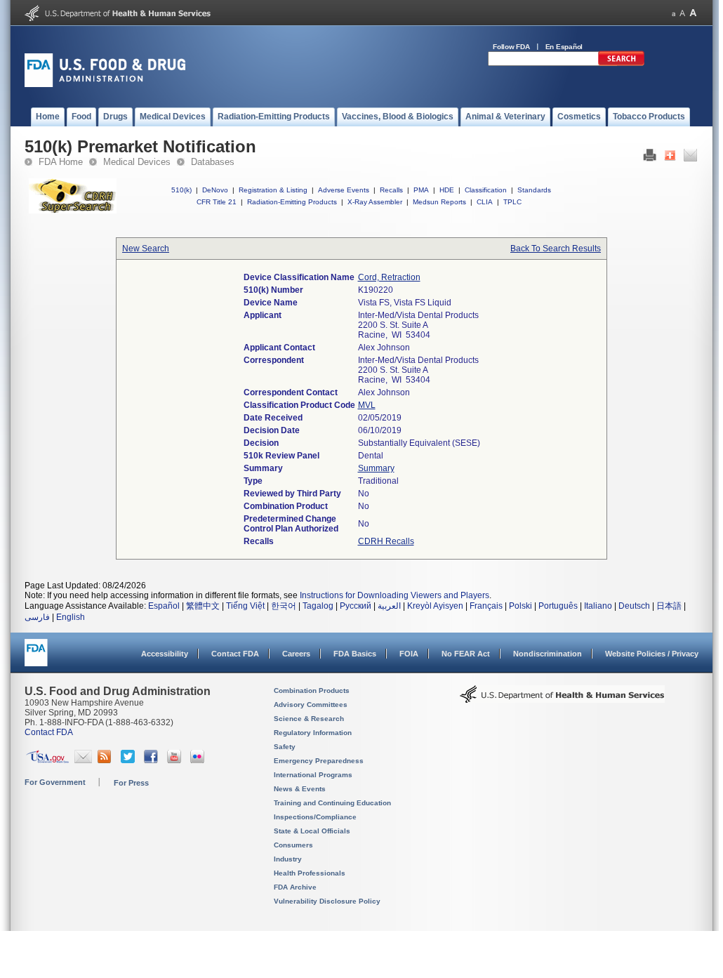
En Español (564, 47)
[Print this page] (649, 159)
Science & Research (309, 718)
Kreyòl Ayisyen (435, 606)
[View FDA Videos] (176, 760)
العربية (389, 606)
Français (486, 606)
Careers (296, 653)
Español (164, 606)
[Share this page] (670, 159)
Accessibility (164, 653)
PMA (421, 190)
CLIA (485, 202)
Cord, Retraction (389, 277)
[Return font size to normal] (682, 13)
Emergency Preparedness (319, 761)
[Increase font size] (693, 13)
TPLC (512, 202)
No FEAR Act (466, 653)
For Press (131, 783)
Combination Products (312, 690)
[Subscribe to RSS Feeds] (106, 760)
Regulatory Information (313, 732)
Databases (212, 162)
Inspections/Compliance (315, 817)
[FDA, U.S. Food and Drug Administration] (105, 84)
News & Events (300, 789)
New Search (145, 248)
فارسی (37, 617)
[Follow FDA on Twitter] (129, 760)
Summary (376, 468)
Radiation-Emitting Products (292, 202)
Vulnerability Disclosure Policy (327, 901)
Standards (534, 190)
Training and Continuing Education (332, 803)
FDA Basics (354, 653)
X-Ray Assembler (374, 202)
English (70, 617)
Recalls (391, 190)
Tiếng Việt (245, 606)
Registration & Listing (273, 190)
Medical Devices (137, 162)
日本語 (669, 606)
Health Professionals (309, 873)
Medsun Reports (439, 202)
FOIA (408, 653)
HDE (446, 190)
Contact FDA (235, 653)
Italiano (598, 606)
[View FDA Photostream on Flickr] (199, 760)
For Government (55, 782)
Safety (285, 747)
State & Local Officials (312, 831)
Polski (520, 606)
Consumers (293, 845)
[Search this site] (621, 63)
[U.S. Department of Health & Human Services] (562, 699)
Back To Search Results (555, 248)
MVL (367, 405)
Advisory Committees (310, 704)
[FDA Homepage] (36, 658)
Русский (355, 606)
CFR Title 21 (217, 202)
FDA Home (61, 162)
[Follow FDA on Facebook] (152, 760)
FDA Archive (295, 887)
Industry (288, 859)
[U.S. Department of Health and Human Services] (118, 18)
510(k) (181, 190)
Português (558, 606)
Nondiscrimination (547, 653)
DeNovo (215, 190)
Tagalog (318, 606)
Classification (486, 190)
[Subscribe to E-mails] (83, 760)
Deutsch (634, 606)
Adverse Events (343, 190)
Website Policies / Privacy (651, 653)
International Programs (313, 775)
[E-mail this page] (690, 159)
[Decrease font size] (673, 13)
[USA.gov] (47, 760)
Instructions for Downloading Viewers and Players (394, 595)
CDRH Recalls (386, 541)
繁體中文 (203, 606)
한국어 (283, 606)
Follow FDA (511, 47)
